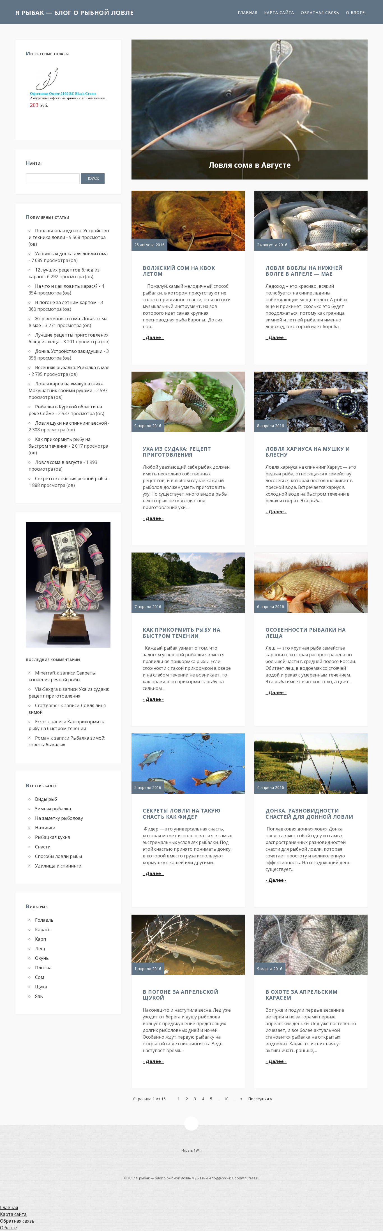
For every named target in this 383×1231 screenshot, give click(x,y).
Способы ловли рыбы (58, 856)
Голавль (44, 920)
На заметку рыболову (59, 818)
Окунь (42, 958)
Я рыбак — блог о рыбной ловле (74, 12)
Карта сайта (279, 12)
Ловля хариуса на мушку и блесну (308, 451)
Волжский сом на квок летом (179, 270)
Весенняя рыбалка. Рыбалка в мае (72, 367)
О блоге (355, 12)
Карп (40, 939)
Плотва (43, 968)
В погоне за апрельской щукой (180, 994)
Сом (39, 977)
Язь (39, 996)
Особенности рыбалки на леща (305, 632)
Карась (42, 929)
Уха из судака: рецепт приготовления (177, 451)
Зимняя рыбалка (53, 809)
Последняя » (260, 1098)
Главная (247, 12)
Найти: (34, 163)
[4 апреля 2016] (312, 793)
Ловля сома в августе (58, 462)
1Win (198, 1150)
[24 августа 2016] (312, 251)
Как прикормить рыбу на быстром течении (181, 632)
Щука (41, 987)
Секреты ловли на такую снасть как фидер (181, 813)
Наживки (45, 828)
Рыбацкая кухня (52, 837)
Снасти (42, 847)
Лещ (40, 948)
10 (226, 1098)
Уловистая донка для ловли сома (71, 253)
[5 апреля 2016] (189, 793)
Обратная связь (320, 12)
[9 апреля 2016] (189, 432)
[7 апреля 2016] (189, 612)
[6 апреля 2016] (312, 612)
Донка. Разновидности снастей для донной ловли (309, 813)
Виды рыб (46, 799)
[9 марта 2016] (312, 975)
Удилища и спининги (58, 866)
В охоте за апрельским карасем (302, 994)
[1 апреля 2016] (189, 975)
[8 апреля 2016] (312, 432)
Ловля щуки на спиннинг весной (71, 423)
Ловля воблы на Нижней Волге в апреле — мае (304, 270)
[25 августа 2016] (189, 251)
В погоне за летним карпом (65, 302)
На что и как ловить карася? (66, 286)
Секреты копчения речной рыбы (71, 478)
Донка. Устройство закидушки (68, 351)
